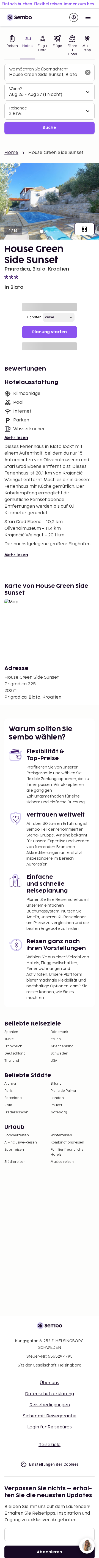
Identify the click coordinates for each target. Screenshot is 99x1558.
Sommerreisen (16, 1135)
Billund (56, 1084)
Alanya (10, 1084)
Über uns (49, 1383)
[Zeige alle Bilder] (84, 229)
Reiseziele (49, 1444)
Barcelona (13, 1098)
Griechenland (62, 1046)
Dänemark (59, 1032)
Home (11, 152)
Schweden (59, 1053)
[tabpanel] (49, 99)
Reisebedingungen (49, 1405)
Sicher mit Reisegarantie (49, 1416)
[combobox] (45, 75)
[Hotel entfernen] (87, 72)
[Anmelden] (73, 17)
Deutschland (15, 1053)
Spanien (11, 1032)
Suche (49, 128)
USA (54, 1061)
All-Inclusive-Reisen (20, 1142)
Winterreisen (61, 1135)
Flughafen (33, 317)
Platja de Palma (63, 1091)
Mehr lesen (16, 438)
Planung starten (49, 332)
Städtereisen (15, 1162)
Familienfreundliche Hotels (67, 1152)
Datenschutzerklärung (49, 1394)
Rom (8, 1105)
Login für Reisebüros (49, 1427)
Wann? (15, 88)
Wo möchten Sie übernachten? (38, 69)
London (57, 1098)
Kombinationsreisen (67, 1142)
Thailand (11, 1061)
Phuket (56, 1105)
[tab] (12, 46)
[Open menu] (88, 17)
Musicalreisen (62, 1162)
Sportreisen (14, 1150)
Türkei (9, 1039)
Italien (56, 1039)
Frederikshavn (16, 1112)
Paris (8, 1091)
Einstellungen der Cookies (54, 1464)
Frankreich (13, 1046)
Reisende (18, 108)
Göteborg (59, 1112)
